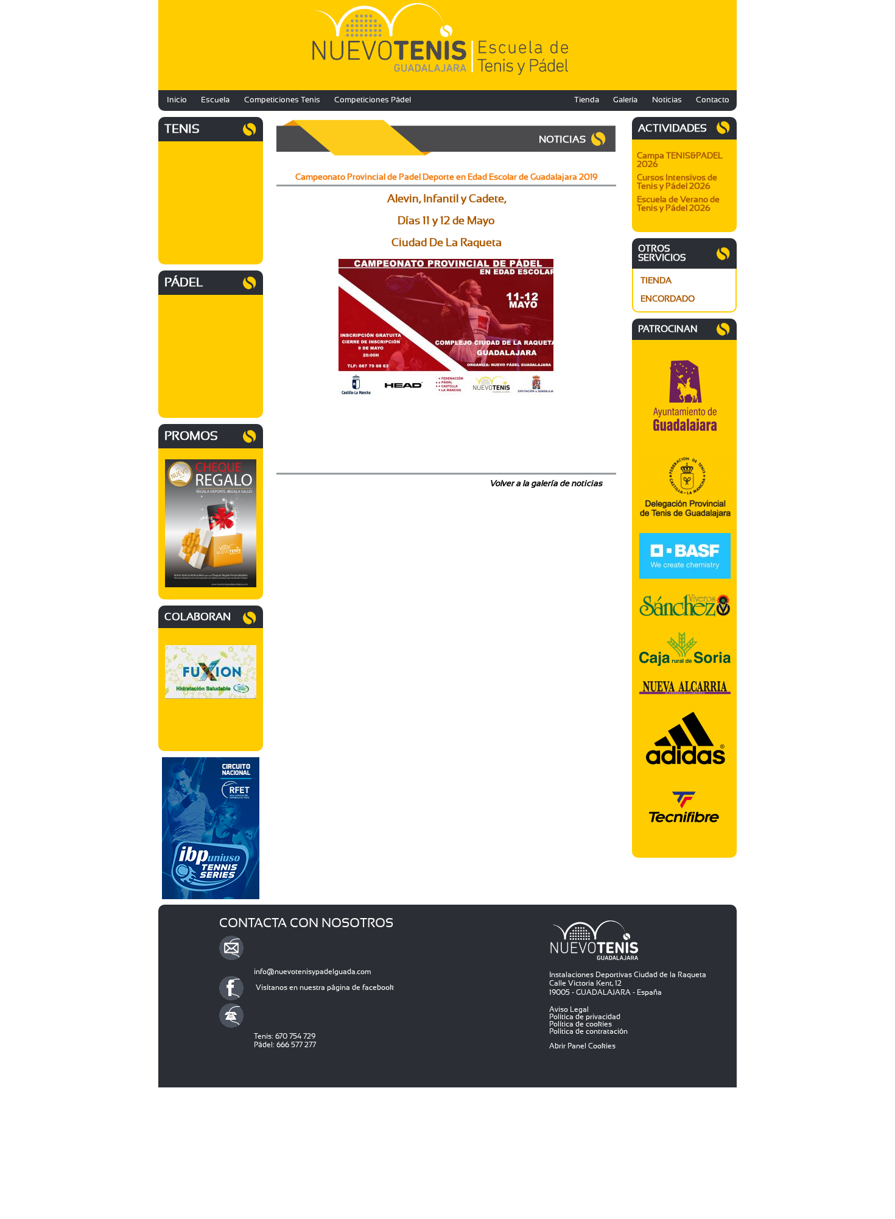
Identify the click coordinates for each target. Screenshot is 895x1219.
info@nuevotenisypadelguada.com (312, 971)
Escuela (215, 100)
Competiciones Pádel (372, 100)
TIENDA (656, 281)
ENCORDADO (668, 299)
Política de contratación (588, 1031)
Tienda (586, 100)
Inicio (177, 100)
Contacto (712, 100)
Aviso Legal (569, 1009)
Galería (625, 100)
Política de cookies (580, 1024)
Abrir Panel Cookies (582, 1046)
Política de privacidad (584, 1016)
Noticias (667, 100)
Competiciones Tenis (282, 100)
